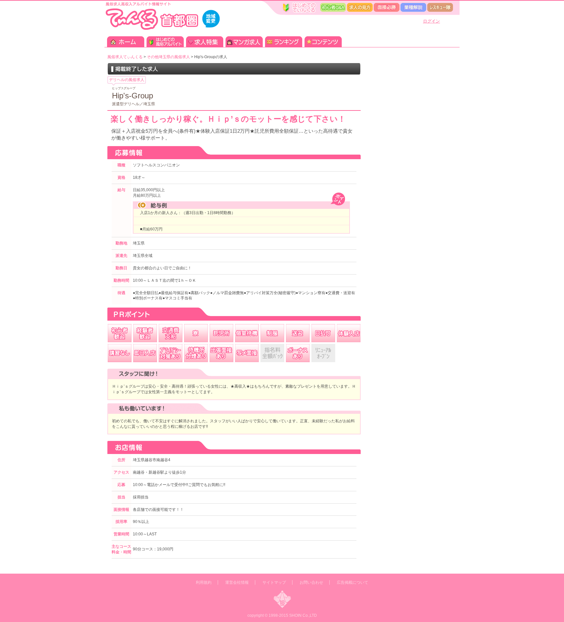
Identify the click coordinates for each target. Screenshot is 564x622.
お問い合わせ (311, 582)
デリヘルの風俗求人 (126, 79)
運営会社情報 (237, 582)
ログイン (431, 21)
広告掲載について (352, 582)
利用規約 (204, 582)
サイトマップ (274, 582)
